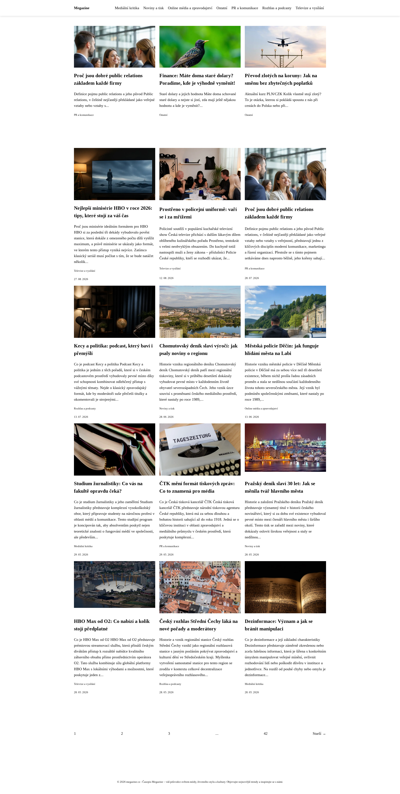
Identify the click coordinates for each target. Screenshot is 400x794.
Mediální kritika (127, 8)
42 (266, 733)
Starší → (319, 733)
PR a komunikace (244, 8)
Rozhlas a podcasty (276, 8)
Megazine (81, 8)
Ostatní (221, 8)
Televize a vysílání (310, 8)
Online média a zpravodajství (190, 8)
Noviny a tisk (153, 8)
